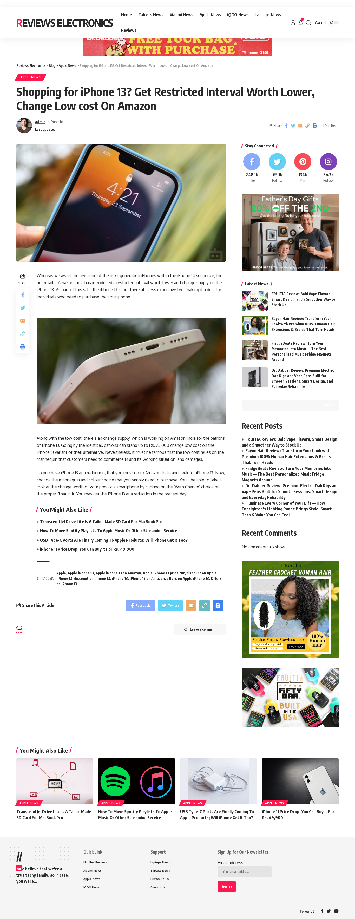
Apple (61, 573)
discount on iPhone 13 (92, 578)
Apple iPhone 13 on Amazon (118, 573)
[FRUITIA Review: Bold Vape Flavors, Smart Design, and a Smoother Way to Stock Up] (255, 301)
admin (40, 121)
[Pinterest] (302, 168)
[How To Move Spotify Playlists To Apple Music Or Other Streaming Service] (136, 781)
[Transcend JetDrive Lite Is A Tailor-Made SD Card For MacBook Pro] (54, 781)
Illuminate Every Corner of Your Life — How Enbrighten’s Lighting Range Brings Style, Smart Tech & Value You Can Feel (287, 509)
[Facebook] (252, 168)
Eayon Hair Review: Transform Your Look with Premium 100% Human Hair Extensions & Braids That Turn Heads (303, 324)
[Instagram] (328, 168)
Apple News (31, 77)
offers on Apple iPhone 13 (188, 578)
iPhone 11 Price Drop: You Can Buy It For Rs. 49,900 (87, 549)
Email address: (231, 862)
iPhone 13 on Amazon (147, 578)
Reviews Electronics (64, 22)
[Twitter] (277, 168)
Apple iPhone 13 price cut (164, 573)
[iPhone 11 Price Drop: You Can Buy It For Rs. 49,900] (300, 781)
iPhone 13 (120, 578)
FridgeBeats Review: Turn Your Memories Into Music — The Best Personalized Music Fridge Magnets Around (286, 474)
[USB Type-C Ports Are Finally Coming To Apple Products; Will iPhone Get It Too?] (218, 781)
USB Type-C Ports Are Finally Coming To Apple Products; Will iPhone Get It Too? (114, 540)
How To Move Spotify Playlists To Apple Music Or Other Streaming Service (108, 530)
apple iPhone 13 (81, 573)
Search (328, 405)
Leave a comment (203, 629)
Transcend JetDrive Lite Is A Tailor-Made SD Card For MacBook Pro (101, 521)
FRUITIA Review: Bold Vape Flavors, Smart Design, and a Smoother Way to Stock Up (303, 299)
